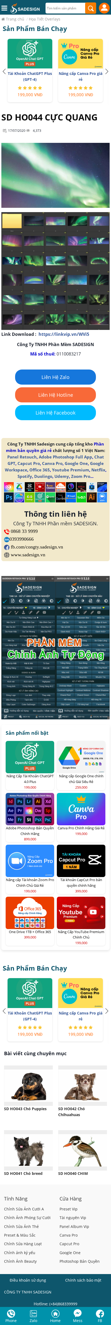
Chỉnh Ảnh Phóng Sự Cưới (27, 1217)
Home (55, 1320)
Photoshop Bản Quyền (80, 1261)
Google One (76, 463)
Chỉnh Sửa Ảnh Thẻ (21, 1226)
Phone (11, 1320)
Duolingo (43, 476)
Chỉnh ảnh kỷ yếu (19, 1252)
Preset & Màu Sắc (20, 1235)
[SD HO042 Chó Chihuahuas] (82, 1085)
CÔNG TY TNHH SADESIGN (27, 1292)
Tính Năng (15, 1198)
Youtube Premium (70, 469)
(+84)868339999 (63, 1303)
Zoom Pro (80, 476)
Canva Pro (52, 463)
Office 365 (39, 469)
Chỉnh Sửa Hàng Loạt (23, 1243)
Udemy (61, 476)
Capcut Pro (29, 463)
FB (100, 1320)
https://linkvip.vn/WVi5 (64, 334)
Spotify (25, 476)
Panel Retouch (22, 457)
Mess (77, 1320)
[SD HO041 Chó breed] (28, 1150)
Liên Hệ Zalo (55, 377)
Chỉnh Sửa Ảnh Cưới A (24, 1209)
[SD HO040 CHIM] (82, 1150)
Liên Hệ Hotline (55, 395)
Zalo (33, 1320)
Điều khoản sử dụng (28, 1280)
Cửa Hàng (71, 1198)
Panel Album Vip (74, 1226)
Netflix (98, 469)
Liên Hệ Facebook (55, 412)
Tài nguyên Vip (73, 1217)
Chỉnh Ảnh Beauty (20, 1261)
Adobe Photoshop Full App (65, 457)
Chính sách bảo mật (83, 1280)
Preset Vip (69, 1209)
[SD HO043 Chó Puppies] (28, 1085)
